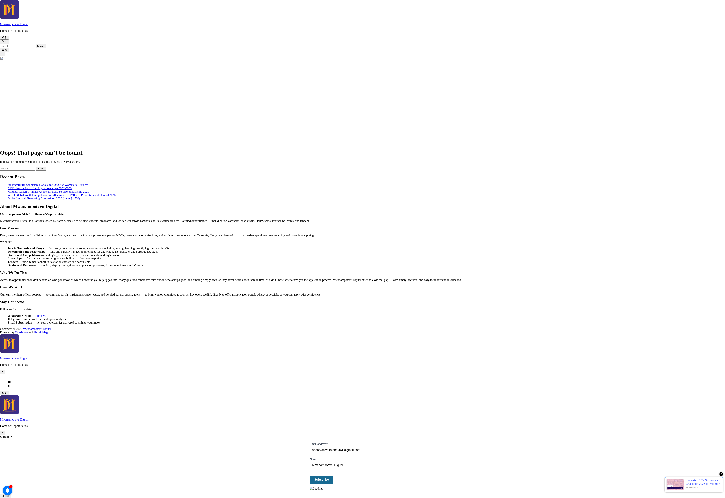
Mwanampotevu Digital (14, 24)
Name (313, 459)
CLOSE (6, 496)
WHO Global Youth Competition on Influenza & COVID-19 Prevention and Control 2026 (62, 195)
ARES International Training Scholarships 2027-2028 (40, 188)
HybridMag (41, 332)
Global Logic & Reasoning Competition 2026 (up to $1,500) (44, 198)
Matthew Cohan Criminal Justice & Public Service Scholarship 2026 (48, 191)
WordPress (21, 332)
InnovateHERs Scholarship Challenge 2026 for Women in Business (48, 184)
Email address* (319, 443)
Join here (40, 315)
